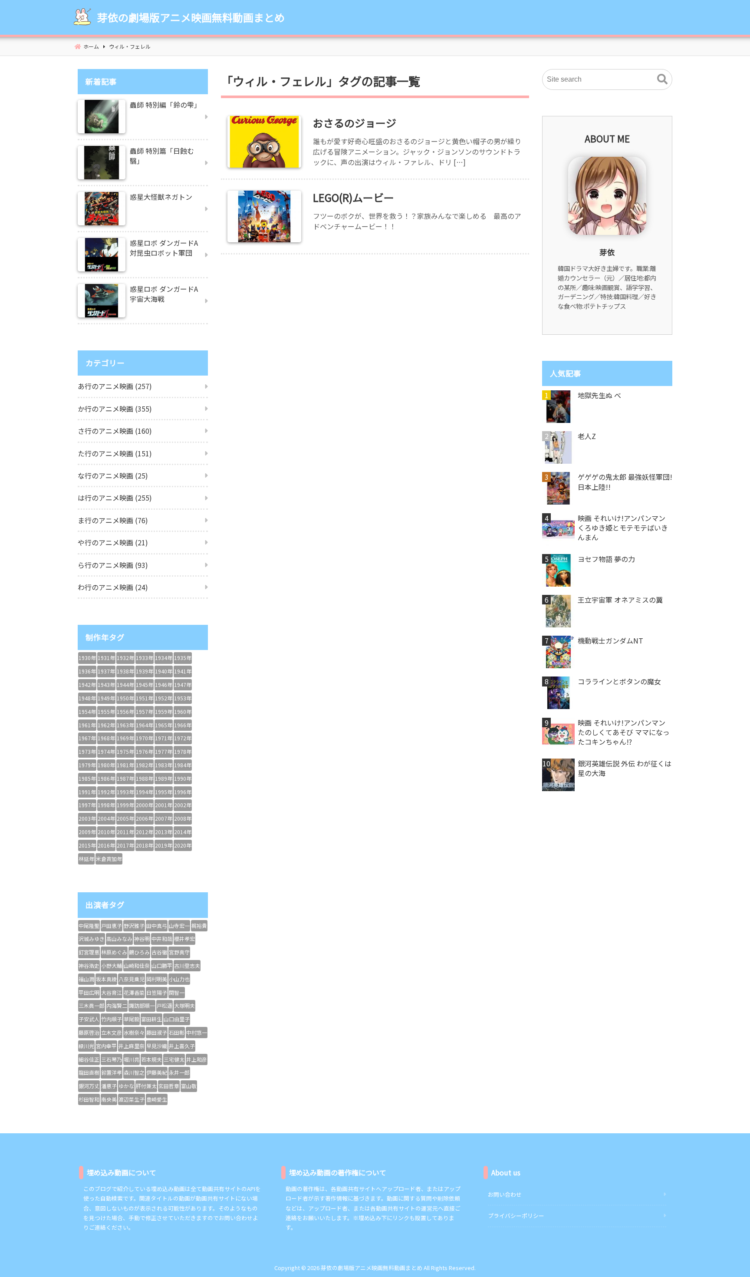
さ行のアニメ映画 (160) (115, 431)
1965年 (163, 725)
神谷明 (142, 938)
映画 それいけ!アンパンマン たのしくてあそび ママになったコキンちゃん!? (624, 732)
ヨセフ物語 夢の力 (606, 559)
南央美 (109, 1099)
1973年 (87, 751)
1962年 (106, 725)
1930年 (87, 657)
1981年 (125, 765)
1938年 (125, 671)
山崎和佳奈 (137, 965)
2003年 (87, 818)
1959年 (163, 711)
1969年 (125, 738)
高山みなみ (119, 938)
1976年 (144, 751)
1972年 (182, 738)
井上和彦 (196, 1059)
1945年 (144, 684)
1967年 (87, 738)
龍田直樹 (89, 1072)
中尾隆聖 (89, 925)
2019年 (163, 845)
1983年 (163, 765)
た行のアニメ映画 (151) (115, 453)
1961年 (87, 725)
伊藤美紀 (156, 1072)
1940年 (163, 671)
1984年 (182, 765)
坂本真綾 (106, 979)
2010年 (106, 831)
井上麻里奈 (131, 1045)
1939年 (144, 671)
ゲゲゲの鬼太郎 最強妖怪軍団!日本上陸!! (625, 482)
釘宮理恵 (89, 952)
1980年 (106, 765)
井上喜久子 (182, 1045)
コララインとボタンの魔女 (619, 681)
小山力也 (179, 979)
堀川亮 (131, 1059)
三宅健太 (174, 1059)
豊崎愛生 (156, 1099)
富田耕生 (151, 1019)
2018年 (144, 845)
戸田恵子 (111, 925)
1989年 (163, 778)
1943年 (106, 684)
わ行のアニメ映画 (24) (113, 587)
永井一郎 (179, 1072)
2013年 (163, 831)
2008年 (182, 818)
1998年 (106, 804)
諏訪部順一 (142, 1005)
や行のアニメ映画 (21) (113, 542)
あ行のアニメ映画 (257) (115, 386)
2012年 (144, 831)
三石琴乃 (111, 1059)
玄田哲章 (168, 1085)
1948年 (87, 698)
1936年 (87, 671)
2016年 (106, 845)
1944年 (125, 684)
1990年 (182, 778)
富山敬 (189, 1085)
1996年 (182, 791)
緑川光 (86, 1045)
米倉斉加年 (109, 858)
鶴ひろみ (139, 952)
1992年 (106, 791)
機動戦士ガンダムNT (610, 640)
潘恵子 (109, 1085)
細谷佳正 (89, 1059)
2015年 (87, 845)
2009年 (87, 831)
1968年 (106, 738)
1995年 (163, 791)
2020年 (182, 845)
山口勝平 (161, 965)
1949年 (106, 698)
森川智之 (134, 1072)
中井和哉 (161, 938)
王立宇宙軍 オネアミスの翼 (620, 599)
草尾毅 (131, 1019)
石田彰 (176, 1032)
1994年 (144, 791)
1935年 (182, 657)
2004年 (106, 818)
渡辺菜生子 (131, 1099)
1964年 (144, 725)
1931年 (106, 657)
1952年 (163, 698)
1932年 (125, 657)
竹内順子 (111, 1019)
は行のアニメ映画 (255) (115, 497)
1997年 (87, 804)
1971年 (163, 738)
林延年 (86, 858)
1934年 (163, 657)
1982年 (144, 765)
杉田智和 (89, 1099)
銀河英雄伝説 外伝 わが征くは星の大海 (624, 768)
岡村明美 (156, 979)
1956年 (125, 711)
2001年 (163, 804)
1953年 (182, 698)
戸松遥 (164, 1005)
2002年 (182, 804)
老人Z (587, 436)
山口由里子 (177, 1019)
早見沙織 (156, 1045)
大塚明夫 (184, 1005)
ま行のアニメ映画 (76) (113, 520)
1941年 (182, 671)
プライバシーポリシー (516, 1215)
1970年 (144, 738)
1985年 (87, 778)
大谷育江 (111, 992)
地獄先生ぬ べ (599, 395)
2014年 (182, 831)
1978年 (182, 751)
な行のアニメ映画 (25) (113, 475)
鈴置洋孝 (111, 1072)
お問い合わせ (505, 1194)
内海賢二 (116, 1005)
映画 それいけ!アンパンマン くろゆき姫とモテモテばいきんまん (623, 527)
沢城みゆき (92, 938)
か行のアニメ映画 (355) (115, 408)
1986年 (106, 778)
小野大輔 (111, 965)
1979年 (87, 765)
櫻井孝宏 (184, 938)
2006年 (144, 818)
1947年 (182, 684)
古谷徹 (159, 952)
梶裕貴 (199, 925)
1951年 (144, 698)
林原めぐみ (114, 952)
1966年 (182, 725)
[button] (662, 79)
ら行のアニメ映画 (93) (113, 565)
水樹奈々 (134, 1032)
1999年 (125, 804)
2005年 (125, 818)
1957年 (144, 711)
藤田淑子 (156, 1032)
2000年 (144, 804)
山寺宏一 (179, 925)
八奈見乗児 (131, 979)
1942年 (87, 684)
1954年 (87, 711)
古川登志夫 (187, 965)
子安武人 (89, 1019)
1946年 (163, 684)
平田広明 (89, 992)
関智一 (176, 992)
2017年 (125, 845)
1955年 (106, 711)
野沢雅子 (134, 925)
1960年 (182, 711)
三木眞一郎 (92, 1005)
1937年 (106, 671)
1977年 (163, 751)
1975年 (125, 751)
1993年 (125, 791)
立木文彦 (111, 1032)
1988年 (144, 778)
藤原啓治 (89, 1032)
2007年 (163, 818)
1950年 (125, 698)
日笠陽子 (156, 992)
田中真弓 (156, 925)
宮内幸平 (106, 1045)
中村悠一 (196, 1032)
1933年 (144, 657)
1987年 (125, 778)
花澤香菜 (134, 992)
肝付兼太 (146, 1085)
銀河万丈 (89, 1085)
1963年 (125, 725)
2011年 (125, 831)
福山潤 (86, 979)
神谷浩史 (89, 965)
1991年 (87, 791)
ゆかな (126, 1085)
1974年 (106, 751)
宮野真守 (179, 952)
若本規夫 (151, 1059)
